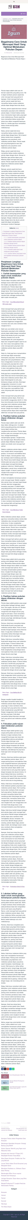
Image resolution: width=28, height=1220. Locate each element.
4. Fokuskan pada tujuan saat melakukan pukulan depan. (13, 250)
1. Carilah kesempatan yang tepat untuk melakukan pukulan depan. (14, 238)
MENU (24, 13)
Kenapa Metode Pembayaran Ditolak (17, 1081)
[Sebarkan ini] (2, 1069)
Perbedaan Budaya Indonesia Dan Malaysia (6, 1128)
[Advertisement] (14, 75)
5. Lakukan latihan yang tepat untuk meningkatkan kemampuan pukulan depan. (15, 255)
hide (17, 228)
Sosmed (3, 1201)
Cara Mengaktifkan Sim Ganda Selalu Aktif (21, 1128)
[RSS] (14, 1)
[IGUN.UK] (14, 6)
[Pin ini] (8, 1069)
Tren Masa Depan (6, 1207)
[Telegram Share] (10, 1069)
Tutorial (3, 1198)
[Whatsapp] (13, 1069)
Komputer (4, 1192)
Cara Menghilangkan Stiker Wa (17, 1075)
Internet (3, 1195)
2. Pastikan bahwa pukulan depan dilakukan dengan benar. (14, 242)
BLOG (8, 1123)
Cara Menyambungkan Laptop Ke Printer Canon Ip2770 (18, 1087)
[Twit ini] (5, 1069)
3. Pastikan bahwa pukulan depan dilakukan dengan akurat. (14, 246)
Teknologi (4, 1204)
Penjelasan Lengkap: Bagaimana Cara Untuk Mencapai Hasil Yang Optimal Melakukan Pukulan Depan (13, 233)
